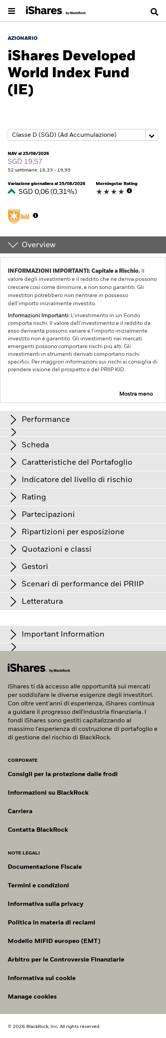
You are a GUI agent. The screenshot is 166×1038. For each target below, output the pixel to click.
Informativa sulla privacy (45, 904)
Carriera (20, 812)
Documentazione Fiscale (45, 867)
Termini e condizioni (38, 886)
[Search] (154, 12)
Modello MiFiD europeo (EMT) (54, 941)
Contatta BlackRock (38, 830)
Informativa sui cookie (42, 978)
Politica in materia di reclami (51, 923)
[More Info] (129, 191)
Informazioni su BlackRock (48, 793)
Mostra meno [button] (136, 394)
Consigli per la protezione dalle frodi (63, 774)
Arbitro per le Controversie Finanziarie (66, 960)
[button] (154, 12)
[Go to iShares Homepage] (56, 11)
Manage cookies (32, 997)
